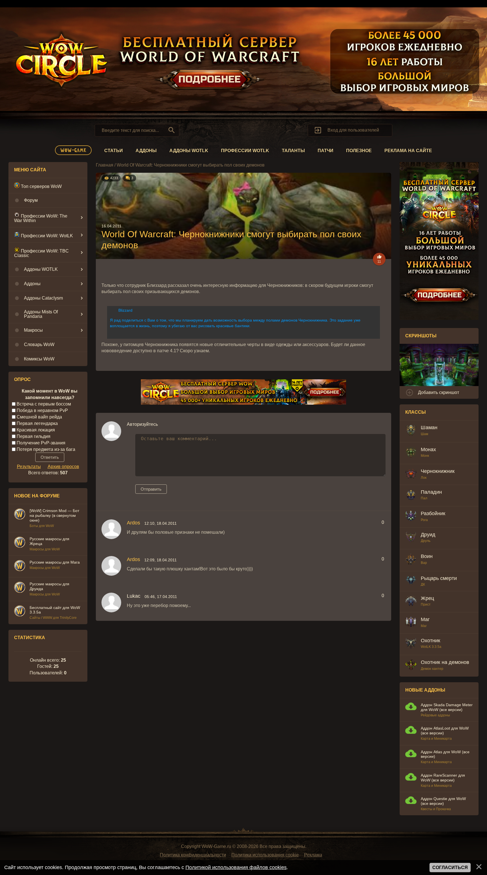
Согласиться (450, 867)
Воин (427, 556)
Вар (424, 563)
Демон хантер (432, 669)
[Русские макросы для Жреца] (19, 543)
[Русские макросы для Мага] (19, 566)
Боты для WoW (42, 526)
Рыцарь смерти (439, 578)
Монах (428, 449)
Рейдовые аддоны (435, 715)
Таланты (293, 150)
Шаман (429, 427)
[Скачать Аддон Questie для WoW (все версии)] (411, 801)
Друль (425, 541)
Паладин (431, 492)
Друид (428, 534)
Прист (426, 604)
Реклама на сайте (408, 150)
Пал (424, 498)
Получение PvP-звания (41, 442)
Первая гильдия (33, 436)
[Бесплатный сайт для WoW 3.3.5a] (19, 611)
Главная (104, 165)
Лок (423, 478)
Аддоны (146, 150)
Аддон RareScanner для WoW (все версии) (443, 777)
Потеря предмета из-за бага (46, 449)
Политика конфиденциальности (193, 854)
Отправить (151, 489)
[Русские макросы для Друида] (19, 588)
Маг (425, 619)
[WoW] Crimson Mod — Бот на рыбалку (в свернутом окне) (54, 515)
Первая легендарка (37, 423)
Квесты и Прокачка (436, 809)
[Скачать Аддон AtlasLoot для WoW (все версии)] (411, 730)
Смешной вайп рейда (39, 417)
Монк (425, 456)
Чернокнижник (438, 471)
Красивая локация (36, 429)
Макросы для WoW (45, 549)
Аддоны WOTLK (188, 150)
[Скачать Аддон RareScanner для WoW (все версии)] (411, 777)
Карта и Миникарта (436, 739)
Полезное (359, 150)
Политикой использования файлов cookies (236, 867)
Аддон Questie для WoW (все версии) (443, 801)
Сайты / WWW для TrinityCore (53, 618)
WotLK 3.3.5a (431, 647)
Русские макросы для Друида (49, 586)
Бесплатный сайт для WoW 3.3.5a (55, 610)
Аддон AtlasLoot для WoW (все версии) (445, 730)
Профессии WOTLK (245, 150)
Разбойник (433, 513)
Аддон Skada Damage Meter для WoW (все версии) (447, 707)
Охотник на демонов (445, 662)
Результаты (29, 466)
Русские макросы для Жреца (49, 541)
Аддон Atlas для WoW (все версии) (445, 754)
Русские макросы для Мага (55, 562)
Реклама (313, 854)
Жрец (427, 598)
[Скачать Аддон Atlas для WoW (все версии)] (411, 754)
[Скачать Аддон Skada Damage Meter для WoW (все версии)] (411, 707)
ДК (423, 584)
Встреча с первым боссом (44, 404)
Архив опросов (63, 466)
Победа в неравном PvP (42, 410)
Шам (424, 434)
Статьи (113, 150)
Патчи (325, 150)
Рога (424, 520)
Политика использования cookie (265, 854)
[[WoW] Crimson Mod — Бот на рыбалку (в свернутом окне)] (19, 514)
